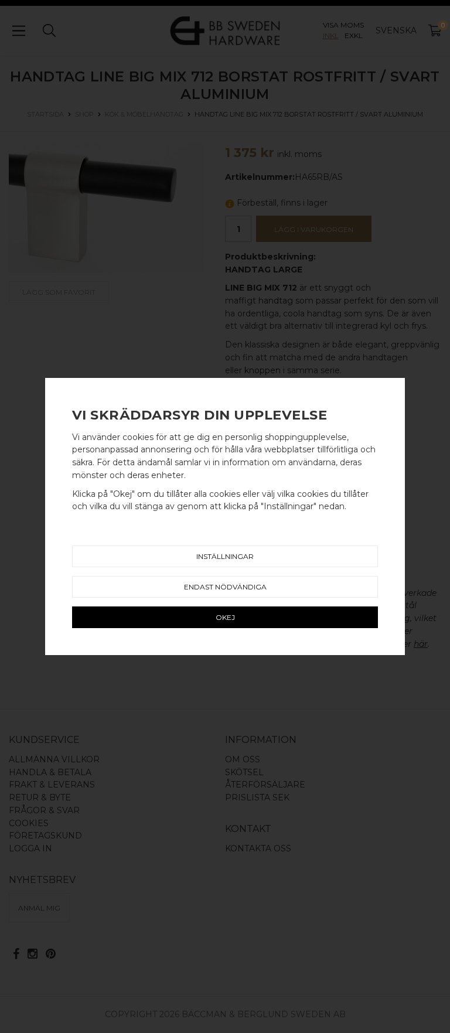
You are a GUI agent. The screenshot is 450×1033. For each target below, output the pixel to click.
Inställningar (225, 556)
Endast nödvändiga (225, 586)
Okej (225, 617)
